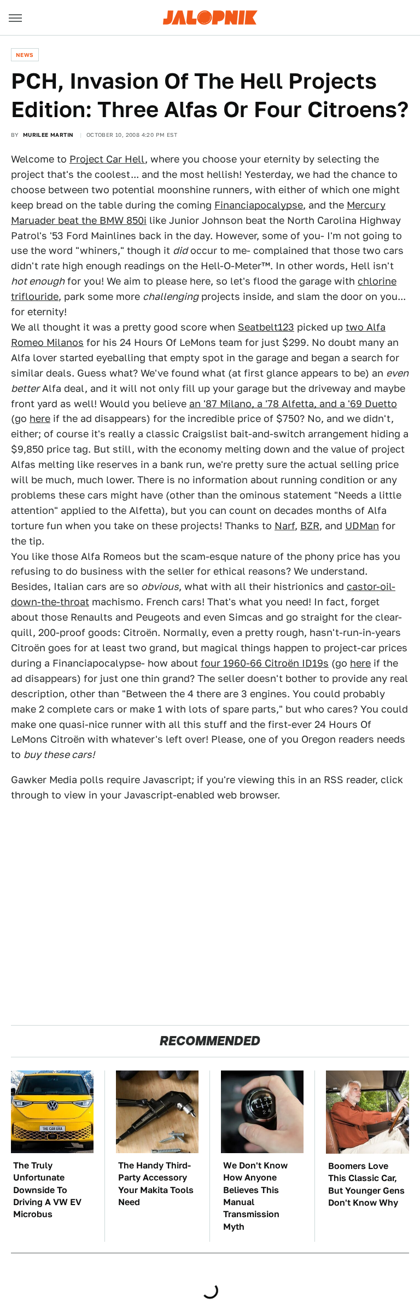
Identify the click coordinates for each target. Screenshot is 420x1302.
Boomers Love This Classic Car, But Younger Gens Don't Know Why (366, 1184)
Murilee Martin (48, 134)
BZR (309, 525)
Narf (285, 525)
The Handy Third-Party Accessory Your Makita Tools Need (156, 1183)
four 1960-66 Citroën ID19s (265, 663)
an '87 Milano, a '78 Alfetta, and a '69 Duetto (293, 403)
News (25, 54)
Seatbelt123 (266, 327)
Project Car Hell (107, 159)
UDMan (362, 525)
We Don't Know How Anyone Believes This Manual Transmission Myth (255, 1196)
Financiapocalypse (258, 205)
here (40, 418)
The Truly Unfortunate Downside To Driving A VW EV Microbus (47, 1190)
